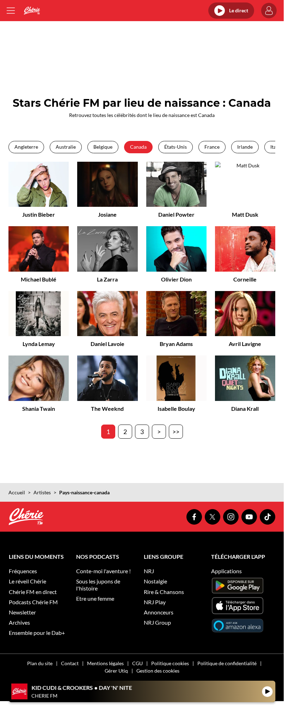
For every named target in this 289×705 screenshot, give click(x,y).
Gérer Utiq (116, 671)
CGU (137, 663)
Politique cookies (170, 663)
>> (175, 431)
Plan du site (40, 663)
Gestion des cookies (157, 671)
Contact (70, 663)
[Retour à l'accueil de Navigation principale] (32, 10)
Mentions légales (105, 663)
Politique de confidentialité (227, 663)
